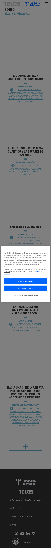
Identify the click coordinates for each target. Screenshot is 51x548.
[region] (25, 274)
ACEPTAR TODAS (25, 288)
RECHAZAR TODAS (25, 281)
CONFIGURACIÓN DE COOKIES (25, 295)
